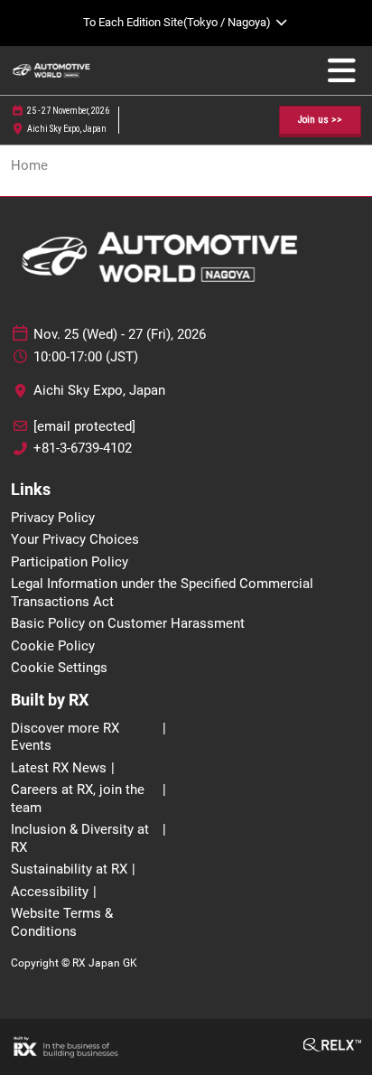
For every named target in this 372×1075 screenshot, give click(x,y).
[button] (320, 121)
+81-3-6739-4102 (82, 448)
